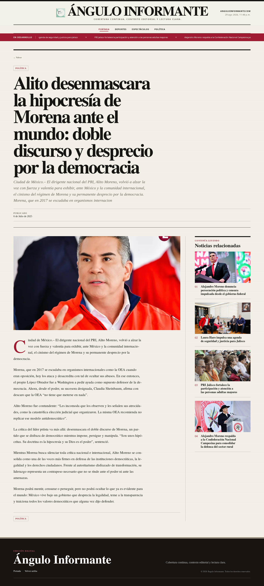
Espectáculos (140, 29)
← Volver (17, 57)
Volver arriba (31, 571)
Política (159, 29)
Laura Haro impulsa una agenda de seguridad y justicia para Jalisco (223, 339)
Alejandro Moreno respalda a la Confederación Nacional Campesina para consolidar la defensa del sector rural (218, 441)
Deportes (121, 29)
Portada (104, 29)
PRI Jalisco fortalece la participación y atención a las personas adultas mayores (108, 37)
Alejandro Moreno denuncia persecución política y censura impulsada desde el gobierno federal (223, 290)
